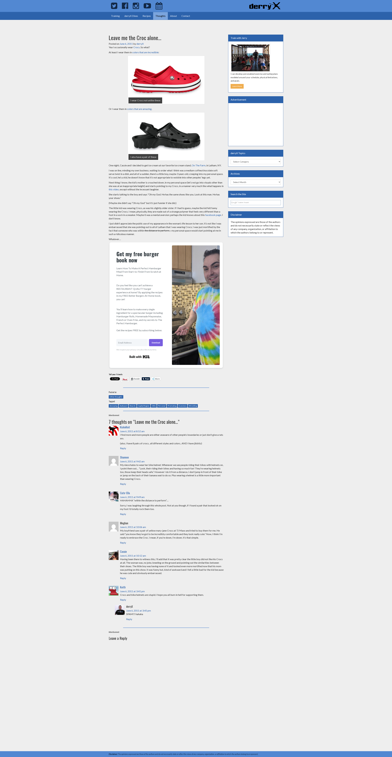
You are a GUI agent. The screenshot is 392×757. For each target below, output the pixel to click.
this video (114, 189)
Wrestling (193, 406)
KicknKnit (125, 427)
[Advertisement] (36, 24)
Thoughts (160, 15)
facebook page (213, 214)
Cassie (123, 552)
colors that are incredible (145, 52)
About (173, 15)
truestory (183, 406)
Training (115, 15)
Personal (161, 406)
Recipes (147, 15)
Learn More (237, 86)
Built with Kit (139, 357)
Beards (133, 406)
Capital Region (143, 406)
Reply (123, 448)
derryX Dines (131, 15)
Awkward (123, 406)
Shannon (124, 457)
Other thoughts (116, 397)
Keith (123, 587)
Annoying (113, 406)
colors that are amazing (139, 108)
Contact (185, 15)
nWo (154, 406)
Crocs (136, 47)
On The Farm (198, 165)
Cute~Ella (125, 493)
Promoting (172, 406)
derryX (140, 43)
